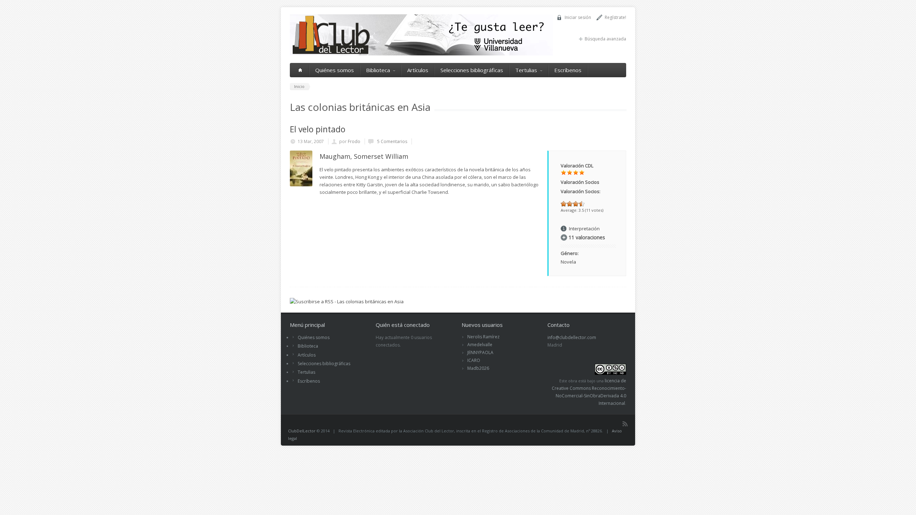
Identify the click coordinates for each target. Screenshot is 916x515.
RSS (625, 424)
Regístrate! (615, 17)
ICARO (473, 360)
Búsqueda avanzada (605, 39)
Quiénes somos (334, 70)
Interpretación (584, 228)
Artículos (417, 70)
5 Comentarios (391, 141)
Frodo (354, 141)
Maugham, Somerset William (364, 156)
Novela (568, 262)
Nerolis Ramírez (483, 337)
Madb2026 (478, 368)
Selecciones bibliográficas (471, 70)
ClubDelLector (302, 430)
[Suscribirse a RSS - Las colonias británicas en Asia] (347, 301)
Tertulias (526, 70)
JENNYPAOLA (480, 352)
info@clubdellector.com (571, 337)
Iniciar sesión (578, 17)
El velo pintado (317, 129)
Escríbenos (567, 70)
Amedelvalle (479, 345)
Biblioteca (378, 70)
